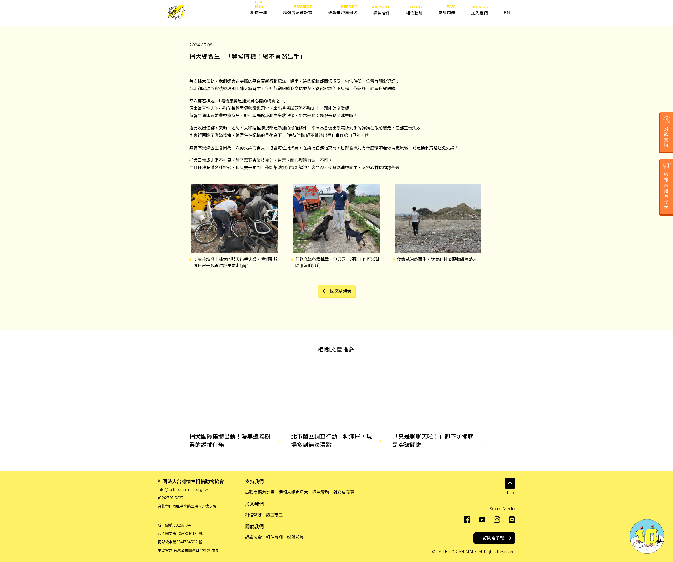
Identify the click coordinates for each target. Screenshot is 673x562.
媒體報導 (295, 537)
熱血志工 (274, 514)
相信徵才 (253, 514)
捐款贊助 (320, 492)
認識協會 (253, 537)
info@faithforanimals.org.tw (183, 489)
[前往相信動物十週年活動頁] (647, 536)
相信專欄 (274, 537)
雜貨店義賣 (343, 492)
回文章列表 (340, 290)
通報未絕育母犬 (293, 492)
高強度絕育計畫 (259, 492)
